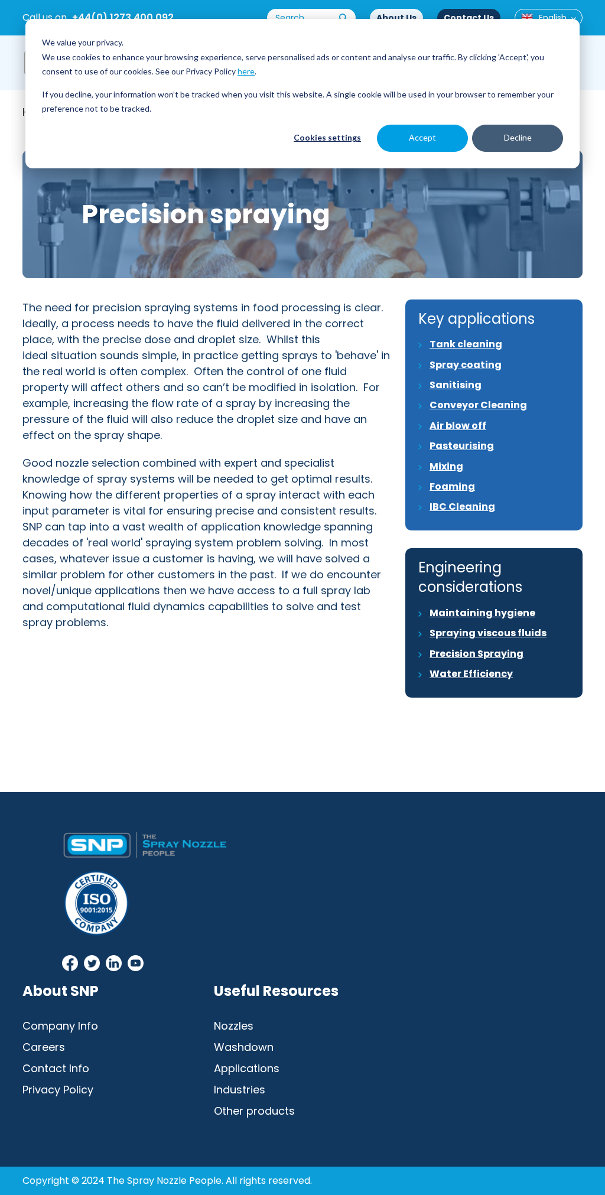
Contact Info (55, 1068)
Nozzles (233, 1025)
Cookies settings (327, 137)
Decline (518, 137)
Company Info (60, 1025)
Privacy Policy (57, 1089)
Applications (246, 1068)
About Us (396, 18)
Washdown (244, 1047)
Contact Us (469, 18)
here (246, 71)
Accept (422, 137)
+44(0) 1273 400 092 (123, 17)
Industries (239, 1089)
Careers (43, 1047)
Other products (254, 1110)
